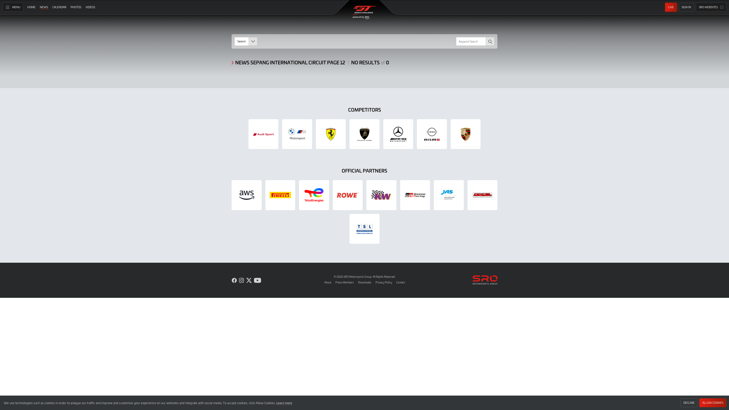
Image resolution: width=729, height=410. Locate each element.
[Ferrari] (331, 134)
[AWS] (247, 195)
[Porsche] (466, 134)
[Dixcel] (483, 195)
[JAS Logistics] (449, 195)
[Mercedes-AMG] (398, 134)
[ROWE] (348, 195)
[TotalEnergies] (314, 195)
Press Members (344, 282)
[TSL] (364, 229)
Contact (400, 282)
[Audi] (264, 134)
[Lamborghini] (364, 134)
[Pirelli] (280, 195)
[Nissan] (432, 134)
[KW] (381, 195)
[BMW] (297, 134)
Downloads (364, 282)
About (327, 282)
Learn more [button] (284, 403)
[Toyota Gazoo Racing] (415, 195)
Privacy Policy (384, 282)
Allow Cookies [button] (712, 402)
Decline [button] (689, 402)
